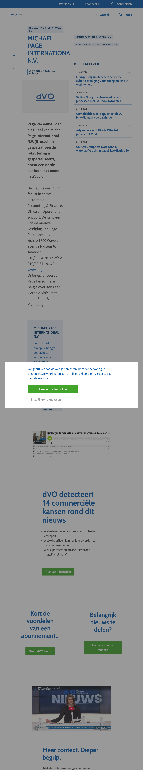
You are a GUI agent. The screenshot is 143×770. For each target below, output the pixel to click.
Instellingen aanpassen (46, 399)
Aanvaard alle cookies (53, 389)
